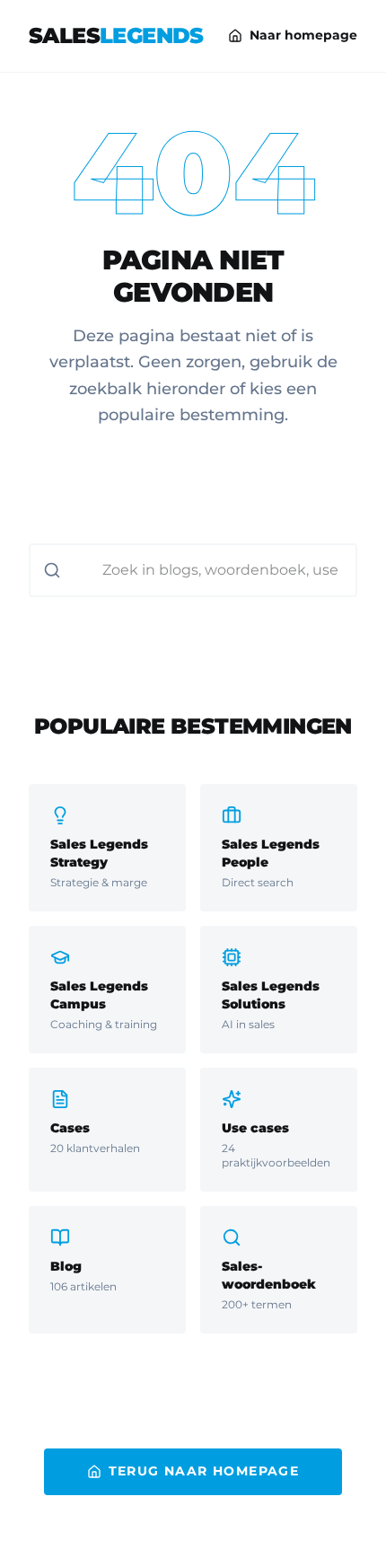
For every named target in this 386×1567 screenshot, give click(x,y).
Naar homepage (303, 35)
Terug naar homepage (204, 1471)
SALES (116, 35)
